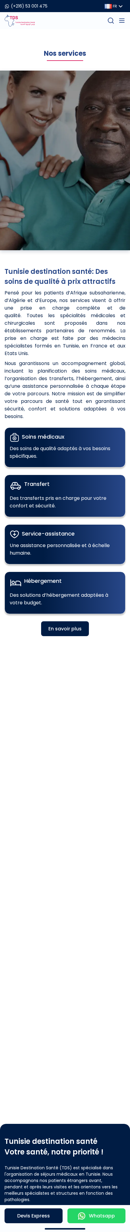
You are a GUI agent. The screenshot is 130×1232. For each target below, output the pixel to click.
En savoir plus (65, 628)
